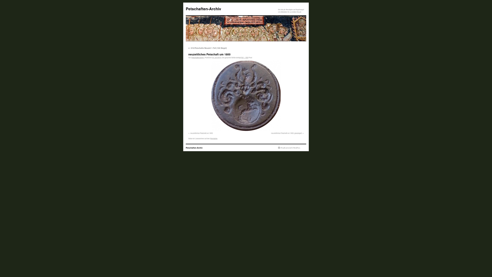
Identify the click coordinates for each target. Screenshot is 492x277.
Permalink (213, 138)
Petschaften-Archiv (203, 8)
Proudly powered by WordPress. (290, 148)
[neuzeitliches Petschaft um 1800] (246, 96)
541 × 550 (244, 57)
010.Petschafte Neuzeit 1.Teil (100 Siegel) (207, 48)
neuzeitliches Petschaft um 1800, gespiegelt (286, 133)
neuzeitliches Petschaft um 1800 (201, 133)
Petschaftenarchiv (197, 57)
